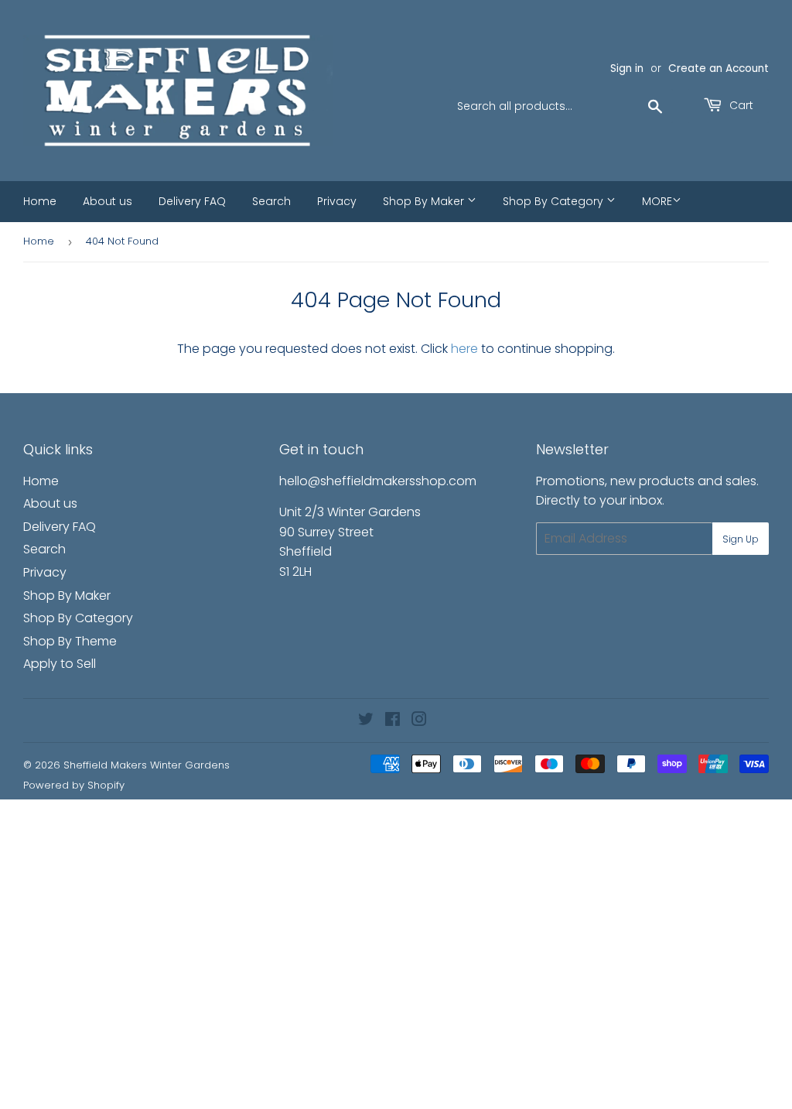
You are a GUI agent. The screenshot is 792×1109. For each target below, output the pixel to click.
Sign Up (740, 539)
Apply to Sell (59, 664)
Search (271, 201)
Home (39, 201)
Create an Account (718, 68)
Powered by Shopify (74, 785)
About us (107, 201)
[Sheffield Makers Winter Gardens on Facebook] (392, 721)
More (657, 201)
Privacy (337, 201)
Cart (739, 105)
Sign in (627, 68)
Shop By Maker (425, 201)
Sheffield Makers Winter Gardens (146, 765)
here (464, 349)
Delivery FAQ (192, 201)
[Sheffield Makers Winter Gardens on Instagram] (419, 721)
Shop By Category (554, 201)
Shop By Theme (70, 641)
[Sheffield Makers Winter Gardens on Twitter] (366, 721)
